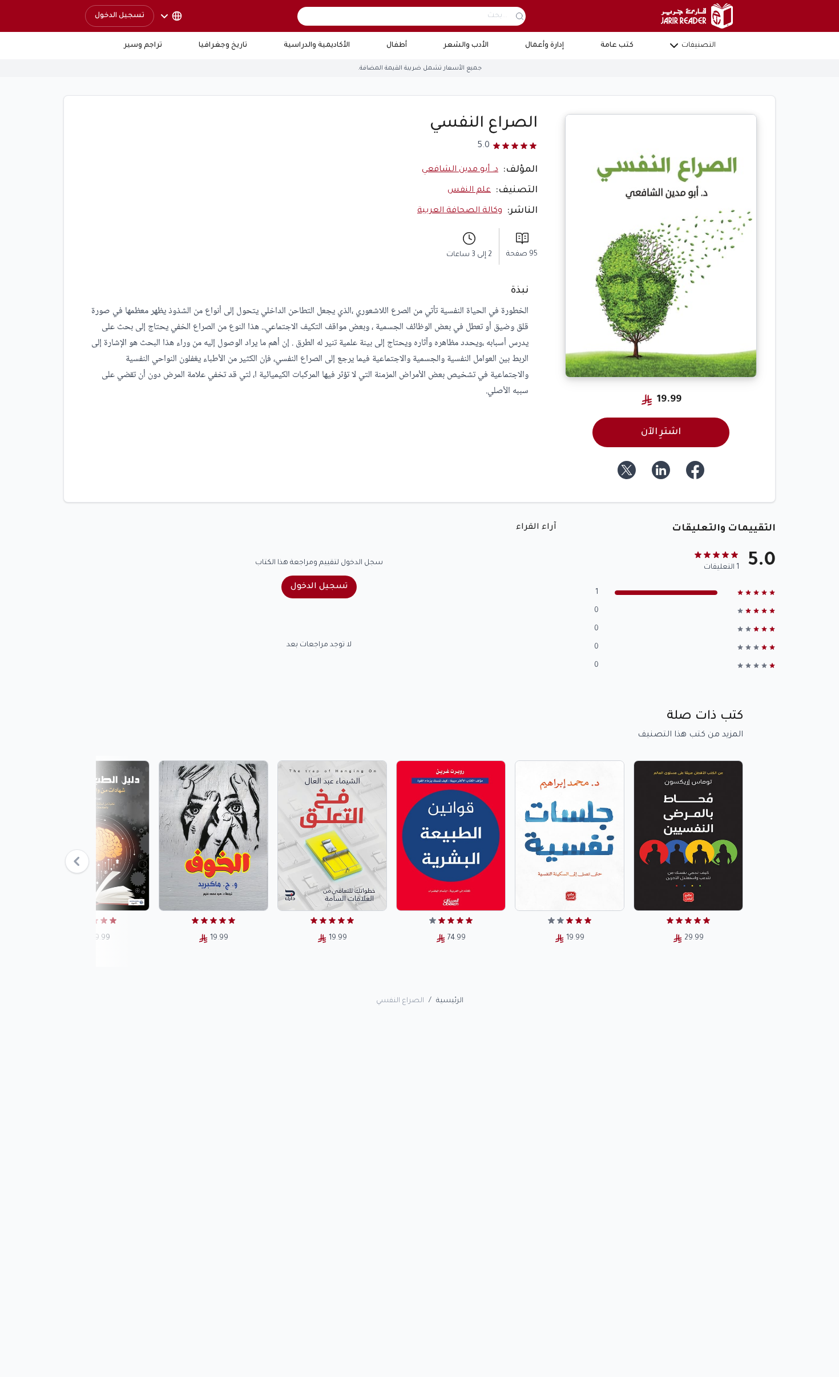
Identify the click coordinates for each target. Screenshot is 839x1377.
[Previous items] (77, 861)
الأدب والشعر (466, 46)
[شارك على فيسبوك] (695, 470)
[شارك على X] (626, 470)
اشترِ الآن (661, 432)
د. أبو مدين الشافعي (460, 170)
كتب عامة (617, 46)
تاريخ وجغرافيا (223, 46)
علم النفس (469, 190)
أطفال (396, 46)
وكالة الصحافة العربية (459, 211)
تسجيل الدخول (119, 16)
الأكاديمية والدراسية (317, 46)
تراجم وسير (143, 46)
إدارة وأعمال (544, 46)
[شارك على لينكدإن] (661, 470)
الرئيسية (449, 1001)
